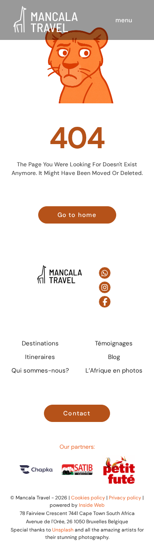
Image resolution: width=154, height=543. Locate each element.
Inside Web (92, 505)
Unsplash (63, 530)
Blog (114, 357)
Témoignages (114, 343)
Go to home (77, 215)
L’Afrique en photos (114, 370)
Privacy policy (125, 497)
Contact (76, 413)
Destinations (40, 343)
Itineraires (40, 357)
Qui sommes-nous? (40, 370)
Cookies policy (88, 497)
